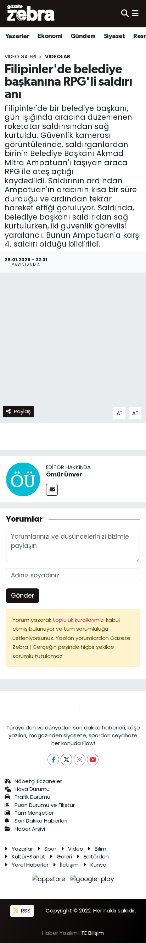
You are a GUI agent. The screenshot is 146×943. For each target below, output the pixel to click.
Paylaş (22, 411)
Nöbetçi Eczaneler (38, 781)
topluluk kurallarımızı (79, 620)
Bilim (100, 848)
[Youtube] (93, 759)
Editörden (96, 856)
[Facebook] (53, 759)
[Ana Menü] (135, 13)
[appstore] (49, 880)
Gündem (83, 36)
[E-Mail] (52, 490)
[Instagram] (79, 759)
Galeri (64, 856)
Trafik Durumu (32, 797)
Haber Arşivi (30, 828)
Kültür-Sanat (28, 856)
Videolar (57, 56)
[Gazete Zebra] (31, 13)
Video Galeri (20, 56)
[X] (66, 759)
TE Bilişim (92, 933)
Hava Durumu (32, 789)
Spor (50, 848)
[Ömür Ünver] (23, 479)
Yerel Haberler (30, 864)
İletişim (69, 864)
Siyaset (114, 36)
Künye (98, 864)
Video (75, 848)
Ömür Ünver (64, 474)
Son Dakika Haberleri (41, 820)
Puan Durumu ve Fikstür (45, 805)
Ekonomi (50, 36)
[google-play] (92, 880)
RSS (24, 910)
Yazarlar (17, 36)
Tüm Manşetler (34, 813)
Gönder (22, 595)
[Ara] (125, 13)
